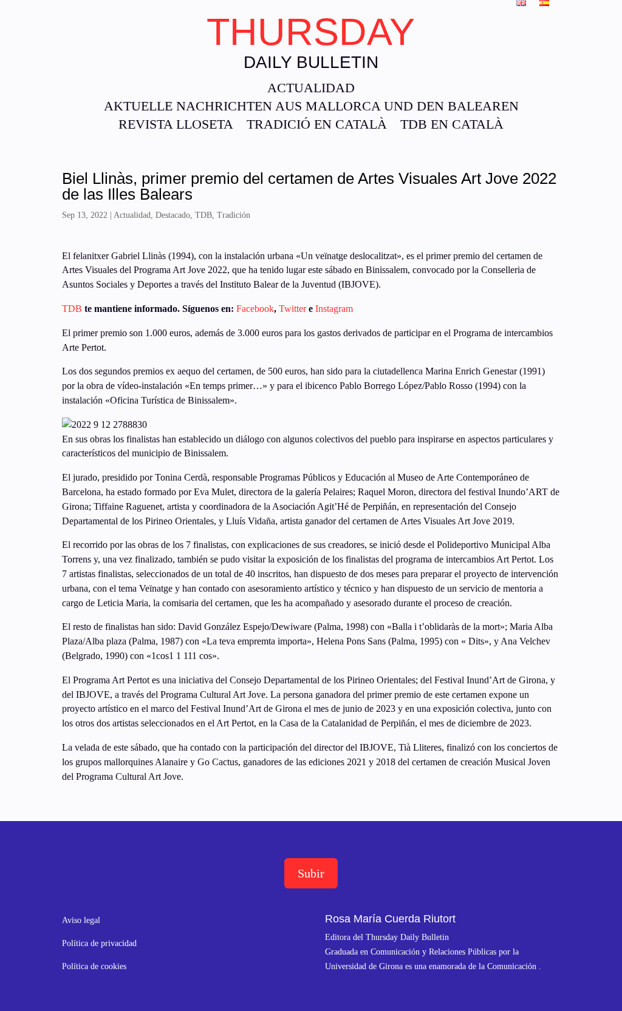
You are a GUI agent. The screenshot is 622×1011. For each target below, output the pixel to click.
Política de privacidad (99, 943)
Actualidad (132, 215)
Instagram (334, 308)
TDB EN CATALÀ (452, 126)
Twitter (292, 308)
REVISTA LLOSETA (175, 126)
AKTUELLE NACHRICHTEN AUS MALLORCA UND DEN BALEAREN (311, 107)
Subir (311, 873)
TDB (203, 215)
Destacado (173, 215)
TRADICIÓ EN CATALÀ (317, 126)
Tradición (233, 215)
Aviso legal (81, 920)
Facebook (255, 308)
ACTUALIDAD (311, 89)
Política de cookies (94, 966)
